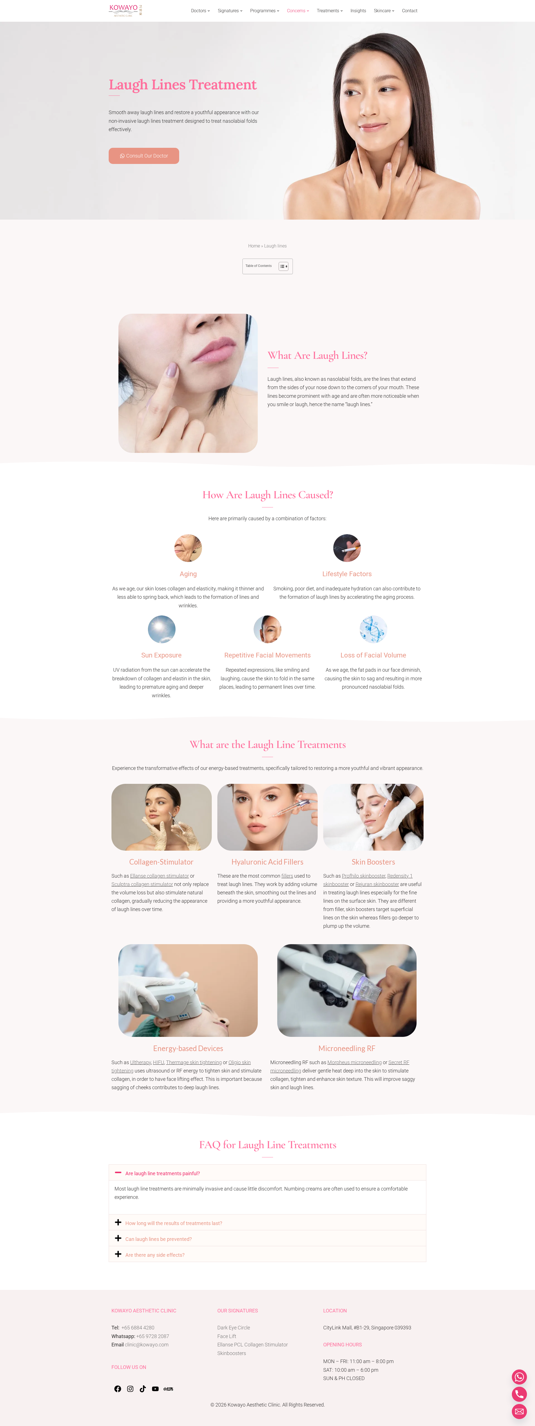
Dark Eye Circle (233, 1328)
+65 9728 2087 (152, 1336)
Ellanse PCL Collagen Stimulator (252, 1345)
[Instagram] (130, 1389)
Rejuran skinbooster (377, 884)
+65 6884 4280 (137, 1328)
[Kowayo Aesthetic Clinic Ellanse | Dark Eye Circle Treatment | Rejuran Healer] (125, 11)
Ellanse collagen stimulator (159, 876)
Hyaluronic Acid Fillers (267, 861)
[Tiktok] (143, 1389)
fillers (287, 876)
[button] (209, 11)
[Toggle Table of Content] (280, 266)
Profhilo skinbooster (363, 876)
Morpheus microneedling (354, 1062)
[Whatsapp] (519, 1377)
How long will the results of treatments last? (173, 1223)
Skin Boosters (373, 861)
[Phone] (519, 1394)
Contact (409, 11)
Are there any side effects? (155, 1255)
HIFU (158, 1062)
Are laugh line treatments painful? (162, 1173)
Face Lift (226, 1336)
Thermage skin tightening (194, 1062)
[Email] (519, 1411)
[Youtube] (155, 1389)
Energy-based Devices (188, 1048)
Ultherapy (140, 1062)
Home (254, 246)
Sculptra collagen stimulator (142, 884)
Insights (358, 11)
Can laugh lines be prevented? (158, 1239)
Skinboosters (231, 1353)
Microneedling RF (346, 1048)
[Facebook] (117, 1389)
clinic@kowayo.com (147, 1345)
